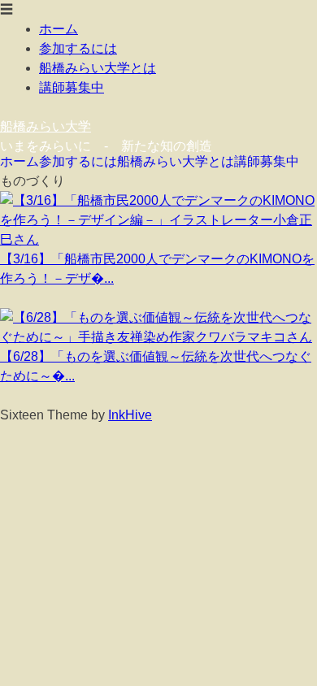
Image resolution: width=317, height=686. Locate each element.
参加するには (78, 48)
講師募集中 (71, 87)
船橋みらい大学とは (97, 68)
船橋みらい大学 (45, 126)
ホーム (58, 29)
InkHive (130, 415)
